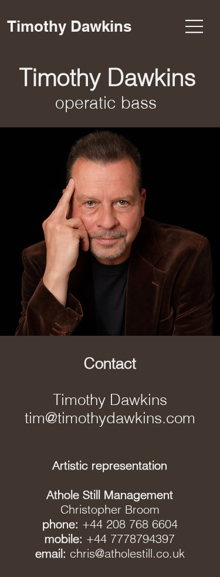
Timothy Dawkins (71, 26)
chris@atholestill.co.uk (127, 553)
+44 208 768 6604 (130, 524)
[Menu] (194, 26)
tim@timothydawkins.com (110, 418)
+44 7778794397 (130, 538)
